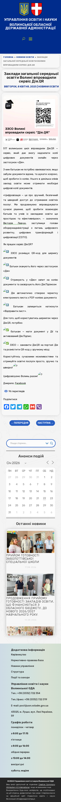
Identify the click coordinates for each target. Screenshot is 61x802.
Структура (17, 671)
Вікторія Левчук (14, 223)
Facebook (20, 383)
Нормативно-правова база (27, 660)
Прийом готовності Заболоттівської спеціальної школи (22, 559)
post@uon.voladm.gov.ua (34, 705)
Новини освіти (48, 86)
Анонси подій (31, 456)
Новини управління (22, 666)
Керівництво (18, 654)
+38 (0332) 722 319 (35, 699)
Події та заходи (20, 677)
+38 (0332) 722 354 (28, 693)
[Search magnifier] (51, 443)
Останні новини (31, 523)
